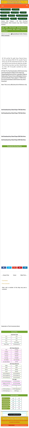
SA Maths (16, 351)
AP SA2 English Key (6, 375)
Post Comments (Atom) (14, 326)
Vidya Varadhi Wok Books (22, 15)
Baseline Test (11, 15)
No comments (5, 35)
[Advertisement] (14, 47)
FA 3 (6, 338)
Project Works (6, 344)
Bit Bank (16, 371)
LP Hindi (6, 351)
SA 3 (6, 342)
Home (14, 275)
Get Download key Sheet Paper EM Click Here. (13, 136)
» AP (13, 398)
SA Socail (6, 355)
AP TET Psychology (16, 383)
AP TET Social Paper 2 (6, 388)
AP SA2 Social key (16, 377)
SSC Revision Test (16, 344)
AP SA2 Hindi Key (16, 373)
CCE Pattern (23, 12)
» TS (19, 398)
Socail (6, 371)
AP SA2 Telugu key (6, 373)
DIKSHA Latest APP (22, 18)
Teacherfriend (15, 34)
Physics (6, 369)
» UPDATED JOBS (5, 402)
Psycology (6, 357)
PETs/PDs (16, 355)
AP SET (3, 15)
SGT (6, 349)
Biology (16, 369)
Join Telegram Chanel (6, 9)
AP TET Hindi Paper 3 (6, 390)
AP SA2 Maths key (16, 375)
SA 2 (16, 340)
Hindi (6, 367)
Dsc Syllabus (6, 359)
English (16, 365)
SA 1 (6, 340)
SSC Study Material (5, 12)
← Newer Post (5, 275)
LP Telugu (16, 349)
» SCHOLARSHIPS (5, 404)
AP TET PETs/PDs (16, 381)
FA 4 (16, 338)
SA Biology (17, 353)
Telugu (6, 365)
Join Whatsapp (16, 9)
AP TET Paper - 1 (6, 385)
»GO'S (3, 398)
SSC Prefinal (23, 34)
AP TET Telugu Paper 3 (17, 388)
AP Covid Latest (15, 12)
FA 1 (6, 336)
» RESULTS (4, 408)
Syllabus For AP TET (6, 383)
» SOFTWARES (5, 406)
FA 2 (16, 336)
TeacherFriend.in (11, 425)
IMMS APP (13, 18)
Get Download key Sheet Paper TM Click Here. (13, 109)
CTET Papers (16, 390)
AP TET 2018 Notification (6, 381)
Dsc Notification (16, 359)
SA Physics (6, 353)
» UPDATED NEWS (6, 400)
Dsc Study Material (6, 361)
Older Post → (23, 275)
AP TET (16, 361)
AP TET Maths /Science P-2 (16, 386)
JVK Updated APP (5, 18)
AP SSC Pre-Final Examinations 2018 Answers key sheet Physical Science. (14, 29)
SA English (16, 357)
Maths (16, 367)
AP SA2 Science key (6, 377)
